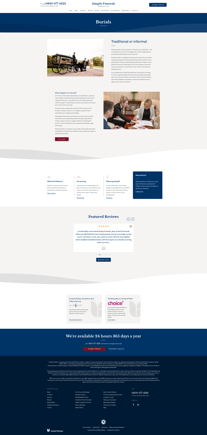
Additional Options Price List (83, 402)
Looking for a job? (109, 397)
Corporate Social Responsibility (96, 430)
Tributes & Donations (53, 405)
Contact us (139, 191)
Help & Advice (126, 10)
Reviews (49, 400)
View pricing (80, 198)
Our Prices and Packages (82, 392)
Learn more (111, 320)
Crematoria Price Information (83, 400)
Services (90, 10)
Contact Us (135, 10)
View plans (109, 198)
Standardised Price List (81, 397)
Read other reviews (103, 260)
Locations (83, 10)
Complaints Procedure (113, 430)
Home (70, 10)
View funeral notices (75, 320)
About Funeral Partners (110, 392)
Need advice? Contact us (116, 348)
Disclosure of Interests (110, 405)
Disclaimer (105, 427)
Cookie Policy (96, 427)
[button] (128, 219)
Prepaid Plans (51, 402)
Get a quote (61, 139)
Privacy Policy (87, 427)
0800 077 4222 (55, 3)
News (105, 407)
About (76, 10)
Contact (49, 407)
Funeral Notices (115, 10)
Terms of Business (80, 405)
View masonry (51, 193)
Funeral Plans (105, 10)
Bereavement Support (110, 402)
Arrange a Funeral (158, 4)
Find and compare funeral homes (113, 394)
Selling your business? (110, 400)
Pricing (97, 10)
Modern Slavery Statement (116, 427)
